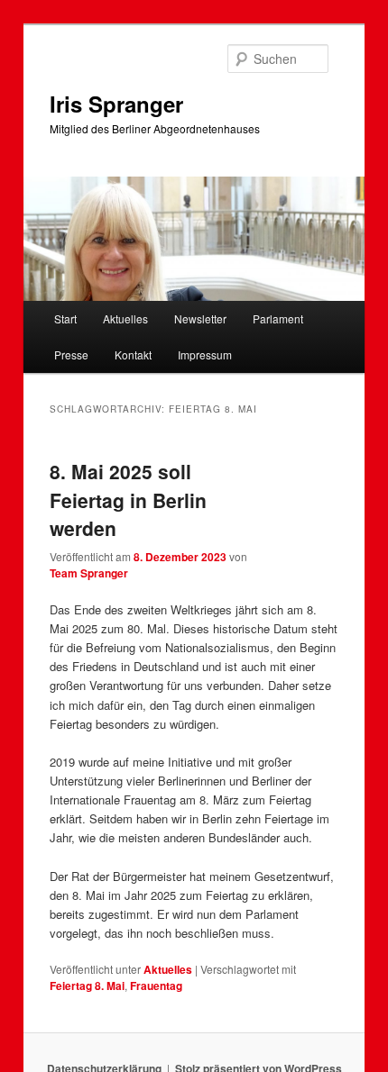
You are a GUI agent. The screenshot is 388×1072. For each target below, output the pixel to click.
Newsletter (200, 318)
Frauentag (156, 985)
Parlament (278, 318)
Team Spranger (89, 573)
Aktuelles (125, 318)
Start (65, 318)
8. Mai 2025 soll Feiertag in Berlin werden (128, 499)
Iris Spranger (116, 103)
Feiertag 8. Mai (87, 985)
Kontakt (133, 354)
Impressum (205, 354)
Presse (71, 354)
